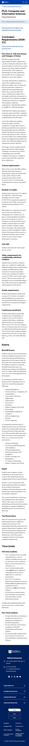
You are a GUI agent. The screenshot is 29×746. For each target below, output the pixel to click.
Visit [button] (14, 713)
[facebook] (17, 676)
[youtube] (20, 676)
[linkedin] (9, 676)
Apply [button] (14, 710)
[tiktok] (12, 676)
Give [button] (14, 717)
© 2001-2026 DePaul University (14, 741)
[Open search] (23, 2)
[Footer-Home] (14, 651)
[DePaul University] (8, 2)
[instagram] (14, 676)
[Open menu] (26, 2)
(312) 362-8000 (11, 667)
